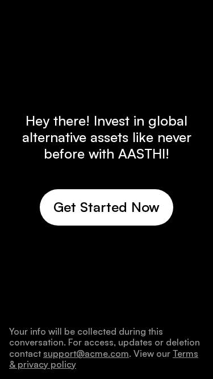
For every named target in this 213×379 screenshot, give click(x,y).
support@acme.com (86, 353)
